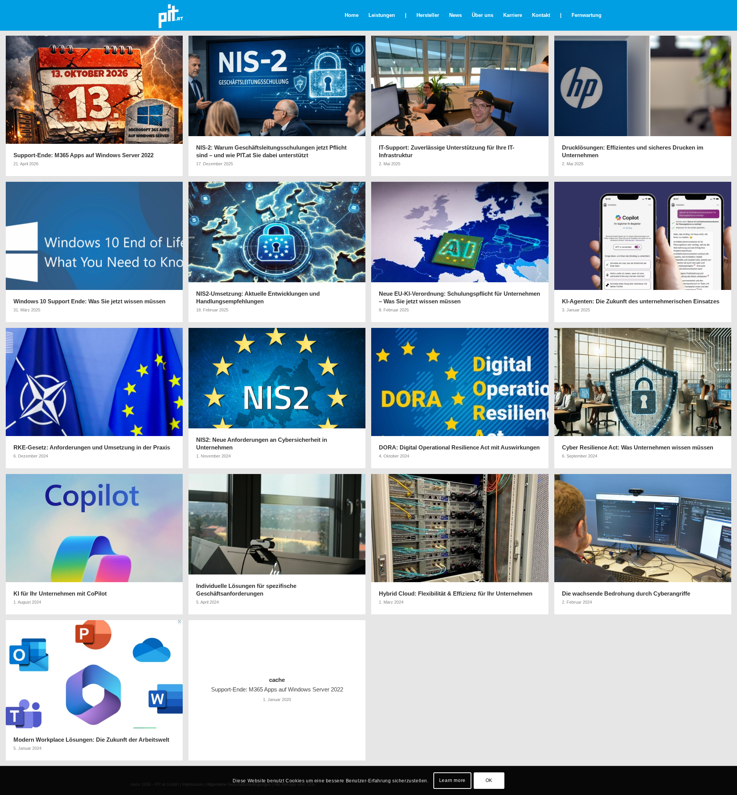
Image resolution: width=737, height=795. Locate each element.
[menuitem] (352, 15)
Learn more (452, 780)
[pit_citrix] (171, 15)
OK (489, 780)
